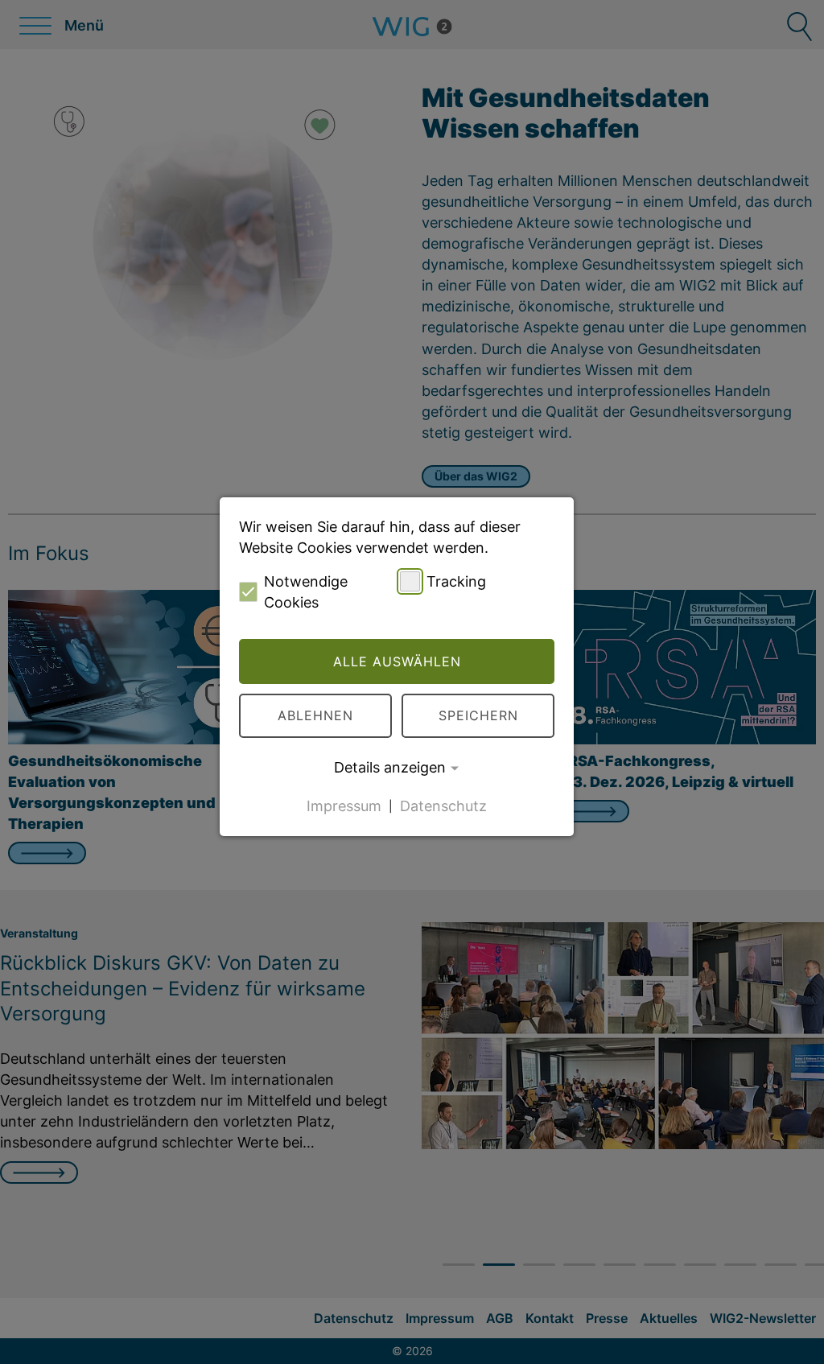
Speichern (478, 715)
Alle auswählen (397, 661)
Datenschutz (443, 805)
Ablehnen (315, 715)
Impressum (344, 805)
